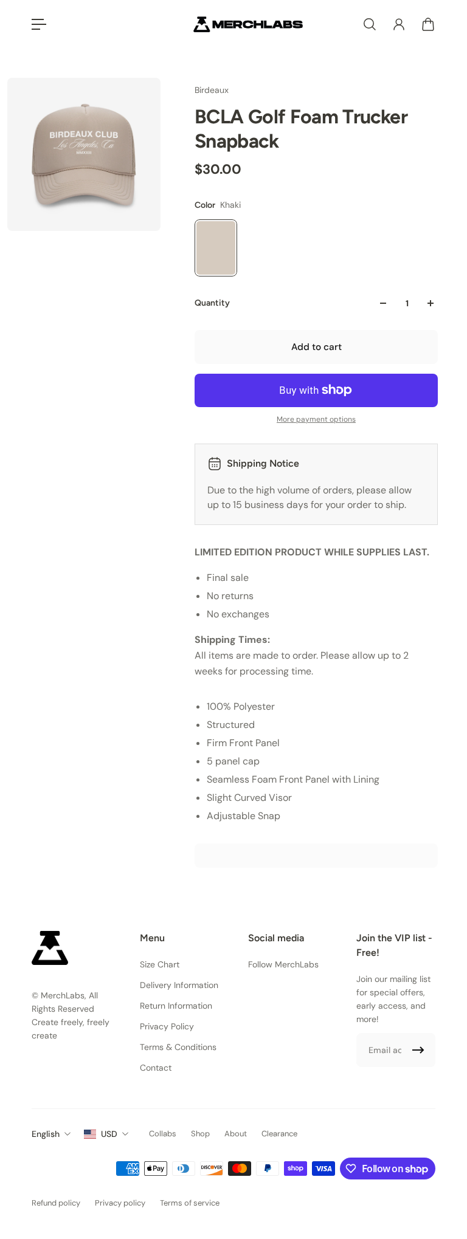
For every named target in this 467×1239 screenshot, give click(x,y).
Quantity (212, 303)
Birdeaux (212, 89)
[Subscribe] (418, 1050)
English (46, 1133)
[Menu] (39, 24)
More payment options (316, 419)
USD (109, 1133)
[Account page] (398, 24)
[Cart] (428, 24)
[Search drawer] (369, 24)
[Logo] (248, 24)
